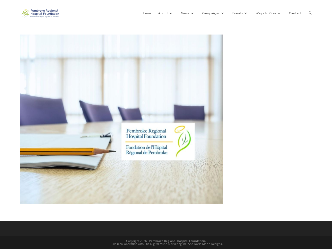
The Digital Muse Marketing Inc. (165, 244)
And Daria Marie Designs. (205, 244)
